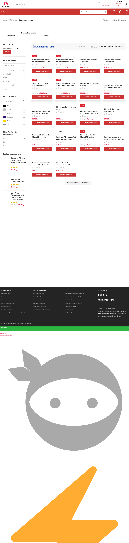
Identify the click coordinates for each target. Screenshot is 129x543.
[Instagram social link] (101, 295)
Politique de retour (70, 313)
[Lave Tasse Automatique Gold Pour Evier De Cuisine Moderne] (6, 201)
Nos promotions (38, 300)
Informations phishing (7, 309)
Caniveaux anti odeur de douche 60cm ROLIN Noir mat (41, 165)
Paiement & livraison (39, 306)
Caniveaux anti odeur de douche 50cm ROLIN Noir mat (41, 113)
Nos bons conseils (70, 306)
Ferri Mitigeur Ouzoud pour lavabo (18, 180)
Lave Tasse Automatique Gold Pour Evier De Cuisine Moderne (17, 196)
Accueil (5, 20)
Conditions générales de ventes (74, 293)
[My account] (127, 4)
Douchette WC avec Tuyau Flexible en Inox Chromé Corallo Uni (18, 161)
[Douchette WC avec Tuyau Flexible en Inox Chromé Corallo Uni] (6, 166)
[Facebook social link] (98, 295)
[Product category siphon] (46, 32)
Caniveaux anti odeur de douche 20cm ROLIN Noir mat (113, 88)
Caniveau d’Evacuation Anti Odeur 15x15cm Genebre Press (66, 139)
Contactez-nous (6, 293)
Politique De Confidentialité (73, 297)
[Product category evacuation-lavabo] (28, 30)
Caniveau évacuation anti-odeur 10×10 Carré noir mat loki (114, 139)
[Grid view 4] (95, 46)
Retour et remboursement (9, 300)
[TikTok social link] (106, 295)
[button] (42, 71)
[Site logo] (5, 4)
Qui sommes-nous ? (39, 293)
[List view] (92, 46)
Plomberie (13, 20)
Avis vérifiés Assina (39, 303)
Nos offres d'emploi (39, 297)
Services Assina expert (8, 303)
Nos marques (69, 309)
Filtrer (7, 52)
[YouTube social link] (103, 295)
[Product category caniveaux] (10, 32)
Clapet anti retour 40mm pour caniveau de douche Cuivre (89, 113)
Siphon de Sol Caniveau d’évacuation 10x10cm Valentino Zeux (64, 165)
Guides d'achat (5, 306)
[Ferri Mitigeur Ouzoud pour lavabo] (6, 184)
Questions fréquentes (7, 297)
